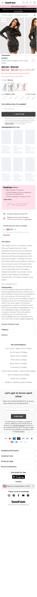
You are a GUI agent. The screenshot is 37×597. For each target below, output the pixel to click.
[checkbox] (3, 121)
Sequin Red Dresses (27, 371)
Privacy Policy (9, 123)
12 (15, 98)
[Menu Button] (3, 3)
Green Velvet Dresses (10, 371)
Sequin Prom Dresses (18, 356)
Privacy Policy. (20, 431)
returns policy (28, 219)
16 (27, 98)
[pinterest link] (14, 495)
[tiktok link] (28, 495)
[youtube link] (23, 495)
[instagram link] (9, 495)
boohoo (5, 58)
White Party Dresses (19, 360)
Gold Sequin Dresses (18, 367)
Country (18, 482)
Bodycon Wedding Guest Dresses (18, 382)
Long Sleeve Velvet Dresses (21, 15)
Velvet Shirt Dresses (18, 378)
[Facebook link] (18, 495)
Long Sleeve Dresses (7, 15)
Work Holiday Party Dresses (18, 375)
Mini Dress (10, 348)
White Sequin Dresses (18, 352)
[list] (18, 7)
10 (10, 98)
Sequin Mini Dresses (23, 348)
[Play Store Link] (18, 477)
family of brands (19, 425)
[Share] (34, 15)
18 (33, 98)
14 (21, 98)
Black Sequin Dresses (18, 363)
